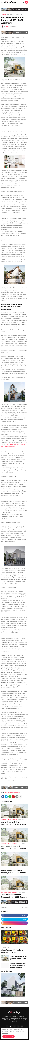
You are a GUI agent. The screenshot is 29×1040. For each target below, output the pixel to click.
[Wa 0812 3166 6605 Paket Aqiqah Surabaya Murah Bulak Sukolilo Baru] (5, 965)
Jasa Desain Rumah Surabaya (14, 14)
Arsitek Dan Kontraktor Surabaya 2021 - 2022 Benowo (13, 823)
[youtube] (14, 1026)
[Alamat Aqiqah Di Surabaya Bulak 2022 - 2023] (14, 937)
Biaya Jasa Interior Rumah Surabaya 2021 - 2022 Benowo (13, 871)
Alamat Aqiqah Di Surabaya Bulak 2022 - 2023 (12, 951)
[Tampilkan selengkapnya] (20, 796)
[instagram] (18, 1026)
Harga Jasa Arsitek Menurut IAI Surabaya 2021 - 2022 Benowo (18, 958)
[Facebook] (2, 796)
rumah (10, 629)
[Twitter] (6, 796)
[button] (2, 2)
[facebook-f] (7, 1026)
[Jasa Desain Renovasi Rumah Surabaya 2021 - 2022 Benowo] (14, 835)
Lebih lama (24, 907)
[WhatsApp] (9, 796)
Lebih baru (4, 907)
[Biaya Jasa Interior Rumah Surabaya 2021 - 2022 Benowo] (14, 859)
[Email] (16, 796)
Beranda (3, 14)
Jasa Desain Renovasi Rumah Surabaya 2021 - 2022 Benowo (13, 847)
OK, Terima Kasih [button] (8, 1036)
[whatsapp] (21, 1026)
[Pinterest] (13, 796)
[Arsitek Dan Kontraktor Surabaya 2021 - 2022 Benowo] (14, 811)
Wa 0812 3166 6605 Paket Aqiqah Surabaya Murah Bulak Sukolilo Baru (18, 965)
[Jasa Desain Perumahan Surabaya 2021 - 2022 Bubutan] (14, 883)
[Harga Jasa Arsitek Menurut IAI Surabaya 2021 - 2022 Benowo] (5, 958)
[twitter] (10, 1026)
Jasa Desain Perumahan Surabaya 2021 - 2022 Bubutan (14, 896)
